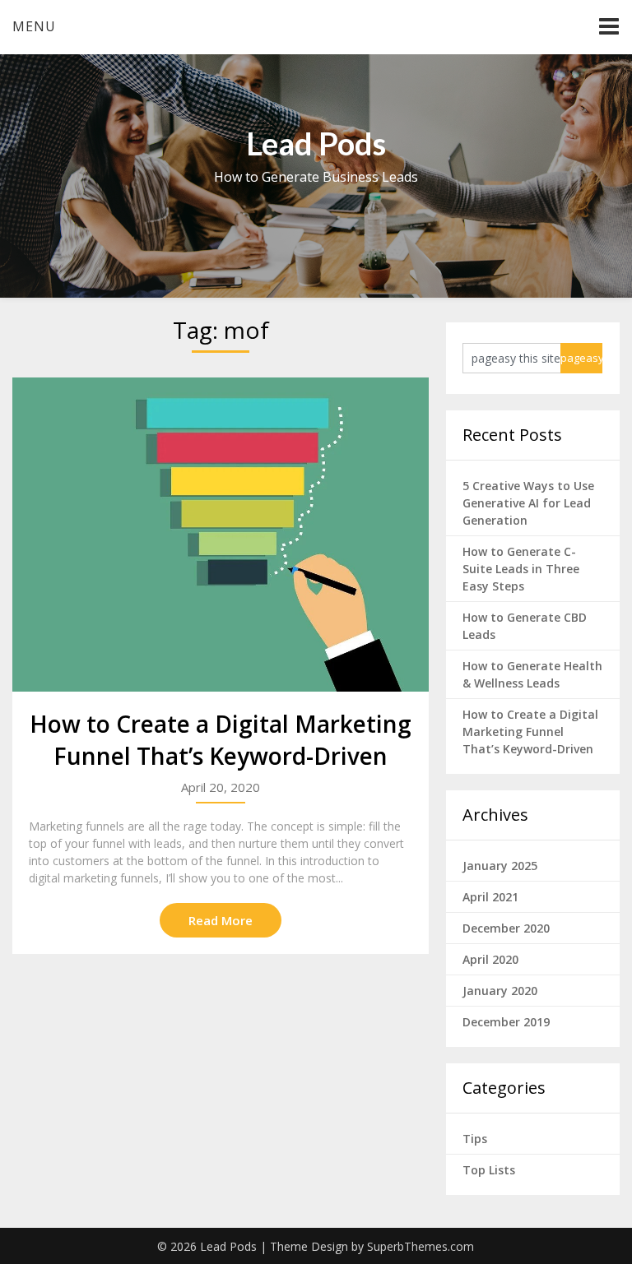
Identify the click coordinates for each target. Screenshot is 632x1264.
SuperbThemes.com (420, 1246)
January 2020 (499, 990)
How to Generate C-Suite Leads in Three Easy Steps (520, 569)
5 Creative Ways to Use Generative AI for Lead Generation (528, 503)
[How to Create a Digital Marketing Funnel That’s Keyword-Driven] (220, 534)
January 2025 (499, 865)
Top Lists (488, 1170)
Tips (474, 1138)
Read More (220, 920)
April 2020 (490, 959)
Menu (34, 26)
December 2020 (506, 928)
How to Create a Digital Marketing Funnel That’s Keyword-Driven (220, 739)
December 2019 (506, 1022)
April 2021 (490, 897)
